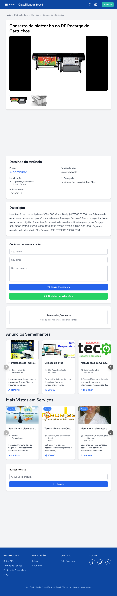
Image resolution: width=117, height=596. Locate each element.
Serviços (35, 15)
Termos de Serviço (12, 565)
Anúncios (37, 565)
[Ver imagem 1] (18, 100)
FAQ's (6, 574)
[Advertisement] (58, 133)
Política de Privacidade (14, 570)
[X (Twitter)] (108, 562)
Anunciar (108, 4)
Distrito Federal (21, 15)
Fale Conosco (68, 561)
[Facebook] (92, 562)
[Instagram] (100, 562)
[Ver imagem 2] (38, 100)
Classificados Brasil (30, 4)
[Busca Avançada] (90, 4)
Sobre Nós (8, 561)
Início (8, 15)
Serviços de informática (53, 15)
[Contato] (95, 4)
